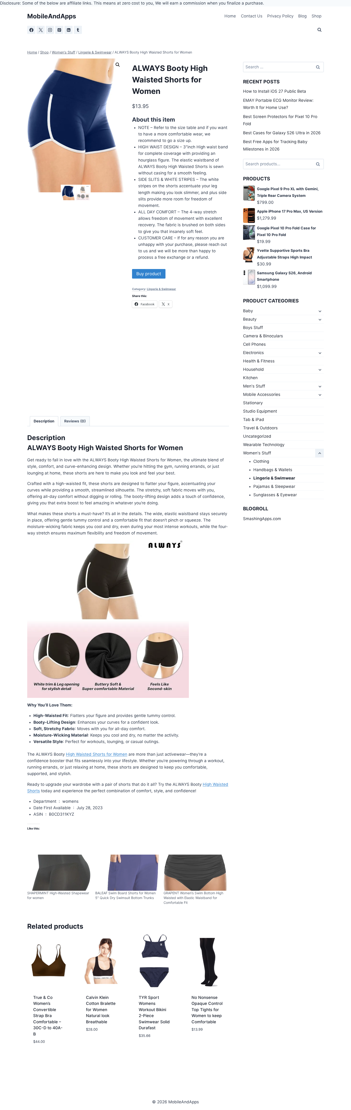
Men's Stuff (254, 386)
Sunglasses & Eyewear (275, 494)
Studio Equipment (260, 411)
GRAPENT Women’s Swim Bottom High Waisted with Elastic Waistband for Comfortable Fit (193, 898)
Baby (248, 310)
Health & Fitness (259, 361)
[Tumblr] (78, 30)
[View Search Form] (319, 30)
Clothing (261, 461)
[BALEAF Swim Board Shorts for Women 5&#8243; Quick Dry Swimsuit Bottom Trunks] (127, 873)
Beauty (249, 319)
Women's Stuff (257, 453)
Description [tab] (44, 421)
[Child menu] (319, 311)
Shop (316, 16)
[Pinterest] (59, 30)
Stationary (253, 402)
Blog (302, 16)
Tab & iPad (253, 419)
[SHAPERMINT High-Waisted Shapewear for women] (58, 873)
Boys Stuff (253, 327)
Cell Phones (254, 344)
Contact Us (251, 16)
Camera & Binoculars (263, 336)
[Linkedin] (68, 30)
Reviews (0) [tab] (75, 421)
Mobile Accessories (261, 394)
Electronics (253, 352)
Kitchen (250, 377)
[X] (41, 30)
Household (253, 369)
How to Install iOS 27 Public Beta (274, 91)
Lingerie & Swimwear (161, 289)
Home (230, 16)
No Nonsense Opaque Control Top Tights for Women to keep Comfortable (207, 1009)
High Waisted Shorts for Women (96, 754)
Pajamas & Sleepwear (274, 486)
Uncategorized (257, 436)
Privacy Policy (280, 16)
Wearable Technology (263, 444)
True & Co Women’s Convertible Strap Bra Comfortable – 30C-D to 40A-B (48, 1015)
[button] (117, 64)
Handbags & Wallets (272, 469)
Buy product (148, 273)
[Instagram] (50, 30)
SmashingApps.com (262, 518)
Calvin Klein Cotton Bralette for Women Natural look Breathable (101, 1009)
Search (319, 164)
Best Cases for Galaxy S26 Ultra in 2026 (282, 132)
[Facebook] (31, 30)
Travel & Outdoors (260, 428)
